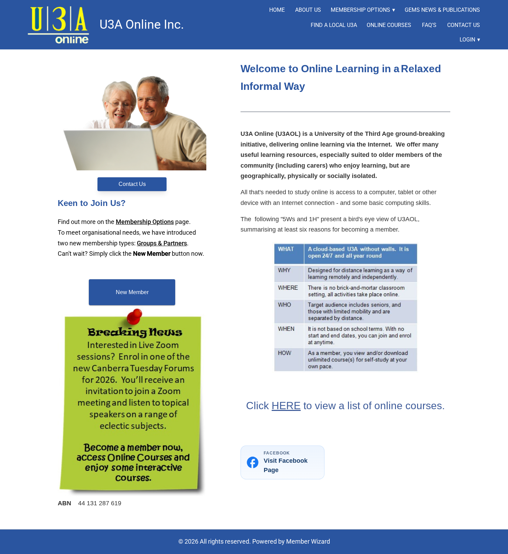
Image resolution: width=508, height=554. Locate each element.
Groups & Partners (162, 243)
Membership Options (145, 221)
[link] (60, 24)
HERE (286, 405)
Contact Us (132, 184)
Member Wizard (308, 541)
